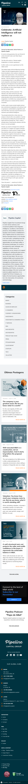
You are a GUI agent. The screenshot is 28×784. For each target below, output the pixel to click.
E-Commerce (9, 310)
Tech (7, 352)
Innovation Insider (15, 189)
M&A (7, 326)
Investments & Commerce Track (15, 319)
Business (8, 303)
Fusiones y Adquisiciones (13, 313)
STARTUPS (8, 348)
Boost (7, 300)
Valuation (9, 355)
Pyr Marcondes (10, 342)
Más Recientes (10, 332)
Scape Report (10, 345)
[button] (22, 4)
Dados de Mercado (11, 307)
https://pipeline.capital (11, 199)
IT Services (9, 323)
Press (7, 339)
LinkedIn (11, 201)
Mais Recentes (5, 27)
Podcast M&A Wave (11, 335)
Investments (9, 316)
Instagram (6, 202)
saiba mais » (6, 282)
